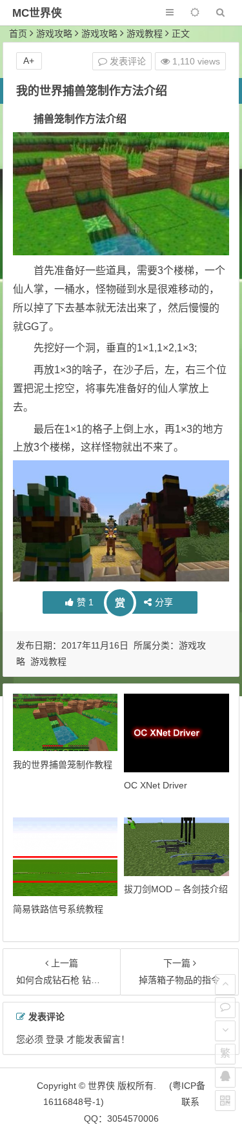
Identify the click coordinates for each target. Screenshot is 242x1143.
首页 (18, 33)
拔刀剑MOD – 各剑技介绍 (176, 889)
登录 (54, 1039)
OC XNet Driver (155, 785)
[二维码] (225, 1100)
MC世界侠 (37, 13)
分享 (164, 602)
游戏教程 (144, 33)
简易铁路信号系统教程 (58, 909)
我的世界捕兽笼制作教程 (62, 764)
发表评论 (126, 61)
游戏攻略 (54, 33)
